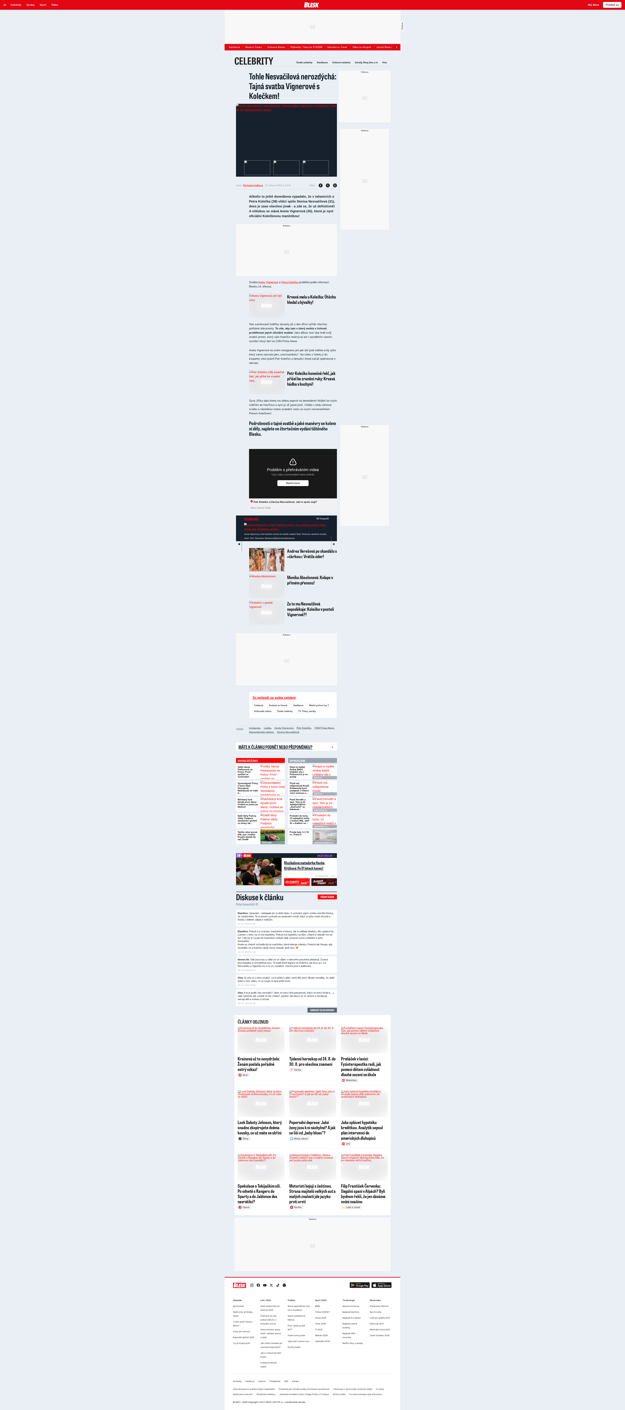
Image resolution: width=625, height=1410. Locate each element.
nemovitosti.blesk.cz (323, 843)
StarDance (322, 62)
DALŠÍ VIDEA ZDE (325, 855)
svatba (267, 728)
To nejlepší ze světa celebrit (274, 697)
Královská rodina (262, 711)
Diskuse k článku (260, 897)
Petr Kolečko (304, 728)
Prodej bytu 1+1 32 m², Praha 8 (299, 833)
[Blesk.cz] (311, 4)
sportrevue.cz (320, 810)
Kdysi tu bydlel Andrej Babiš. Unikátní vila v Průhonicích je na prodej (299, 772)
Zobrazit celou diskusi (322, 1010)
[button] (359, 1285)
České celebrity (304, 62)
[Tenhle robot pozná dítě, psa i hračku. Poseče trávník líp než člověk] (272, 837)
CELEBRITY (253, 60)
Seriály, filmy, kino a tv (366, 62)
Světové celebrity (341, 62)
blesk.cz (318, 778)
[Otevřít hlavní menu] (5, 5)
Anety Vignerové (268, 282)
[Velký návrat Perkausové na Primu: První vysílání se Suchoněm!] (272, 772)
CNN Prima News (324, 728)
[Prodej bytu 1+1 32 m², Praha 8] (324, 837)
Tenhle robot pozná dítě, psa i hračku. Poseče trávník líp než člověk (247, 836)
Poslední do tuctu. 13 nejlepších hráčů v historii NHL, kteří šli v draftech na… (299, 819)
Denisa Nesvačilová (288, 732)
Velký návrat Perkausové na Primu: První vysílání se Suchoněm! (245, 772)
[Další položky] (396, 47)
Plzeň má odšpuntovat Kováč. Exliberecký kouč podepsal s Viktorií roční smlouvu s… (300, 788)
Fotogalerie (251, 519)
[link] (252, 1285)
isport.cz (318, 794)
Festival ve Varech (278, 705)
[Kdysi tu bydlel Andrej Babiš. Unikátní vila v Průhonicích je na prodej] (324, 772)
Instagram (254, 728)
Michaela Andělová (253, 185)
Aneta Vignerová (283, 728)
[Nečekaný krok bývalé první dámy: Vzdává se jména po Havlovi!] (272, 804)
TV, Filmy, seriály (307, 711)
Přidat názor (327, 897)
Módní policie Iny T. (319, 705)
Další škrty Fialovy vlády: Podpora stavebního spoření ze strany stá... (247, 819)
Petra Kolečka (289, 282)
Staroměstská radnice (261, 732)
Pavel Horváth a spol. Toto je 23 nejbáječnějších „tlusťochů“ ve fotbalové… (298, 804)
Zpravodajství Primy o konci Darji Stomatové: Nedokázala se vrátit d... (248, 788)
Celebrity (258, 705)
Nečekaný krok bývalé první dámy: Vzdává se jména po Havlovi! (248, 803)
